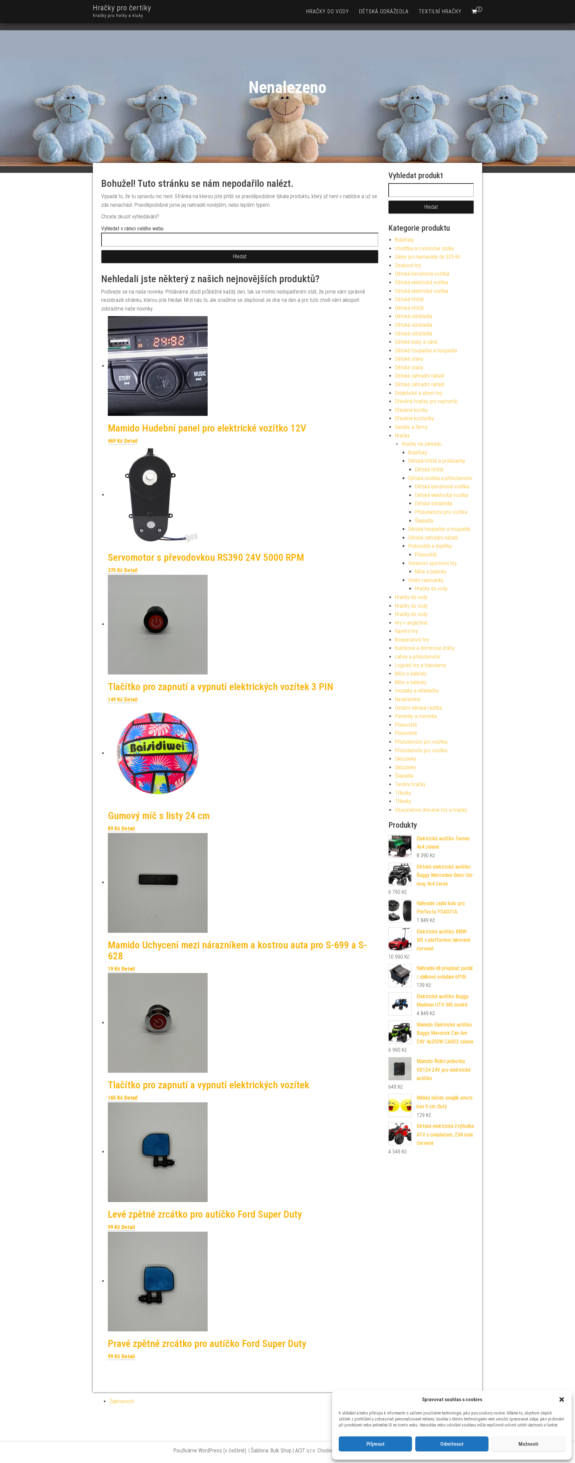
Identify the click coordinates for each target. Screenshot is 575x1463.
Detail (130, 441)
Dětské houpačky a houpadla (426, 350)
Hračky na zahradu (422, 444)
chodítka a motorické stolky (424, 248)
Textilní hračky (440, 11)
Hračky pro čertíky (122, 8)
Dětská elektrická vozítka (421, 282)
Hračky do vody (327, 11)
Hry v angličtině (411, 623)
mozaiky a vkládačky (417, 690)
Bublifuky (404, 240)
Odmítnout (452, 1444)
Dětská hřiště (409, 299)
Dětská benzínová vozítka (422, 274)
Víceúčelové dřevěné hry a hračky (431, 810)
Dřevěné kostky (411, 410)
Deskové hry (408, 265)
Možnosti (528, 1444)
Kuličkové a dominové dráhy (425, 648)
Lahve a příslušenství (417, 657)
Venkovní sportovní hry (432, 563)
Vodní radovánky (426, 580)
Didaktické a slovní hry (419, 393)
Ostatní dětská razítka (418, 708)
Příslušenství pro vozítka (441, 512)
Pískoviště (426, 554)
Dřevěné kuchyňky (414, 418)
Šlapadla (424, 521)
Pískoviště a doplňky (430, 546)
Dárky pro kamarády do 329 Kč (428, 257)
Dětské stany (409, 359)
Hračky (402, 435)
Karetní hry (406, 631)
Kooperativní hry (412, 640)
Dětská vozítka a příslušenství (440, 478)
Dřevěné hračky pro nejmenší (426, 401)
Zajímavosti (121, 1401)
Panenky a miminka (416, 716)
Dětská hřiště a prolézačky (436, 461)
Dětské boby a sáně (416, 342)
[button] (561, 1399)
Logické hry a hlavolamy (420, 665)
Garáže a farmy (411, 427)
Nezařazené (407, 699)
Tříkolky (403, 793)
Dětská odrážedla (384, 11)
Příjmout (375, 1444)
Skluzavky (405, 759)
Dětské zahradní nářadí (419, 376)
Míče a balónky (431, 571)
